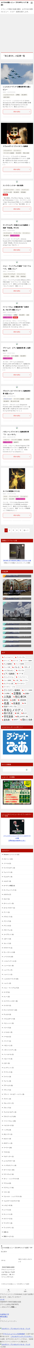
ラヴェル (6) (7, 1183)
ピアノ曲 (21, 673)
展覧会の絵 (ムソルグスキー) (12, 593)
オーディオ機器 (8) (9, 885)
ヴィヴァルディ (8, 233)
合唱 (28, 315)
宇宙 (17, 276)
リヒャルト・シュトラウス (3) (13, 1196)
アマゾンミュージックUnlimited (14, 1334)
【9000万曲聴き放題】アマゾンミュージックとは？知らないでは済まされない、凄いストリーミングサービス (8, 1272)
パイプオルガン (9, 670)
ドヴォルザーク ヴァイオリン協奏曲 (15, 146)
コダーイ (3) (7, 939)
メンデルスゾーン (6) (10, 1165)
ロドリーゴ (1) (8, 1218)
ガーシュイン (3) (9, 903)
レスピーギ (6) (8, 1205)
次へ (25, 530)
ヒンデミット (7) (9, 1067)
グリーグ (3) (7, 921)
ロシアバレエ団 (8, 192)
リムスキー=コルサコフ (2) (12, 1201)
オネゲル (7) (7, 894)
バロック (27, 667)
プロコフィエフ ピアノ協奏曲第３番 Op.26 (16, 636)
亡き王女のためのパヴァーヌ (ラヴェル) (16, 623)
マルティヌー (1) (9, 1156)
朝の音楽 (8, 713)
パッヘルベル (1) (9, 1054)
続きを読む (17, 111)
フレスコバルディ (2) (10, 1112)
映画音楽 (23, 276)
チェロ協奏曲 (8, 664)
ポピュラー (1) (8, 1134)
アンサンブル (17, 233)
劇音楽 (6, 700)
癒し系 (25, 713)
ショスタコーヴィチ (9, 94)
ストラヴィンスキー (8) (11, 1001)
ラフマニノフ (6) (9, 1187)
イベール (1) (7, 863)
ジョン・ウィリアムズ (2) (11, 988)
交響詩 (27, 693)
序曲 (25, 703)
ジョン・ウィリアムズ (9, 274)
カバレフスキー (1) (9, 908)
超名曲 (5, 194)
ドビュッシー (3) (9, 1023)
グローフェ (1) (8, 930)
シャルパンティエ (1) (10, 961)
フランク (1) (7, 1090)
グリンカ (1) (7, 925)
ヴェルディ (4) (8, 876)
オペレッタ (6, 660)
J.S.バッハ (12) (8, 859)
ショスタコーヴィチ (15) (11, 979)
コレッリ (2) (7, 943)
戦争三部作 (6, 97)
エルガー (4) (7, 881)
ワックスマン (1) (9, 1227)
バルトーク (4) (8, 1059)
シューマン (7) (8, 970)
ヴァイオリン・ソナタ (9, 687)
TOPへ (25, 1291)
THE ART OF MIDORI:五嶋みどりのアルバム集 (17, 560)
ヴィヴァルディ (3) (9, 868)
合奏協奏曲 (23, 700)
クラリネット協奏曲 (27, 660)
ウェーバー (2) (8, 872)
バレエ (17, 189)
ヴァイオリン (17, 150)
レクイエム (25, 680)
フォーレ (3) (7, 1081)
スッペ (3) (7, 996)
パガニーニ (6, 439)
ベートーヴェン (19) (10, 1121)
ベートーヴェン (8, 315)
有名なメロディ (15, 235)
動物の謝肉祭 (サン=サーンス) (13, 597)
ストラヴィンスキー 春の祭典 (13, 185)
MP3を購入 (4, 1316)
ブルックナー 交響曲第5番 (11, 632)
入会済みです (4, 1314)
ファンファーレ (21, 274)
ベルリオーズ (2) (9, 1125)
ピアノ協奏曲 (15, 356)
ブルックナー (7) (9, 1103)
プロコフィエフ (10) (10, 1116)
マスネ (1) (7, 1152)
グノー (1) (7, 912)
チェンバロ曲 (7, 667)
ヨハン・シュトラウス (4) (11, 1178)
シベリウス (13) (8, 956)
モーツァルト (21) (9, 1170)
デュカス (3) (7, 1014)
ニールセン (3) (8, 1032)
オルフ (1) (7, 899)
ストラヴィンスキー (9, 189)
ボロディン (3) (8, 1143)
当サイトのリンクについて (25, 1260)
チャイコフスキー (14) (10, 1010)
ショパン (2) (7, 983)
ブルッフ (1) (7, 1107)
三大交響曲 (6, 693)
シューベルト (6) (9, 965)
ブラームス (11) (8, 1085)
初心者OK (24, 94)
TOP (16, 1247)
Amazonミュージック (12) (11, 854)
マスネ (5, 496)
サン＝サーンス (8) (9, 952)
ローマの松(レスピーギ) (11, 575)
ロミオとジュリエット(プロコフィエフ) (15, 627)
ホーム (3, 1260)
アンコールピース (13, 496)
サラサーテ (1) (8, 948)
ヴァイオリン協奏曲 (9, 153)
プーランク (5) (8, 1072)
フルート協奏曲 (7, 680)
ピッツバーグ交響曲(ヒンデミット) (14, 619)
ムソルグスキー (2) (9, 1161)
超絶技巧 (16, 442)
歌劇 (18, 713)
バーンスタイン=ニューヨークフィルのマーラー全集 (17, 838)
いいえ (2, 1299)
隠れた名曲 (26, 153)
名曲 (6, 703)
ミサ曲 (16, 680)
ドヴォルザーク (8, 150)
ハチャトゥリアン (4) (10, 1050)
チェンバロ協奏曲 (20, 663)
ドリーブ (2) (7, 1027)
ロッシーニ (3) (8, 1214)
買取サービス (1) (9, 1236)
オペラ (5, 499)
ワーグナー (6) (8, 1223)
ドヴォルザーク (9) (9, 1019)
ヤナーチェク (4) (9, 1174)
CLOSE (3, 1347)
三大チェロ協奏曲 (28, 690)
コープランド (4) (9, 934)
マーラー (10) (8, 1147)
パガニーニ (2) (8, 1045)
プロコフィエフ (8, 399)
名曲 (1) (6, 1232)
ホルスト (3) (7, 1138)
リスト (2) (7, 1192)
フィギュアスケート (22, 677)
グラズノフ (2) (8, 916)
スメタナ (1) (7, 1005)
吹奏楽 (12, 276)
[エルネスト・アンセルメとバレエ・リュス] (15, 1328)
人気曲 (28, 399)
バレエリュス (25, 189)
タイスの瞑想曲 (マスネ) (11, 491)
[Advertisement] (17, 32)
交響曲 (17, 94)
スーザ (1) (7, 992)
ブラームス (6, 356)
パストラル (21, 670)
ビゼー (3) (7, 1063)
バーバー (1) (7, 1041)
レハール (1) (7, 1210)
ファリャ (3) (7, 1076)
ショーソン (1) (8, 974)
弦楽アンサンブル (10, 706)
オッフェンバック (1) (10, 890)
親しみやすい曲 (15, 401)
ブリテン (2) (7, 1099)
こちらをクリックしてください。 (22, 1336)
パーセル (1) (7, 1036)
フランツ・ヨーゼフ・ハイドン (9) (14, 1094)
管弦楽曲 (23, 192)
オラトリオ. (15, 660)
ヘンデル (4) (7, 1130)
